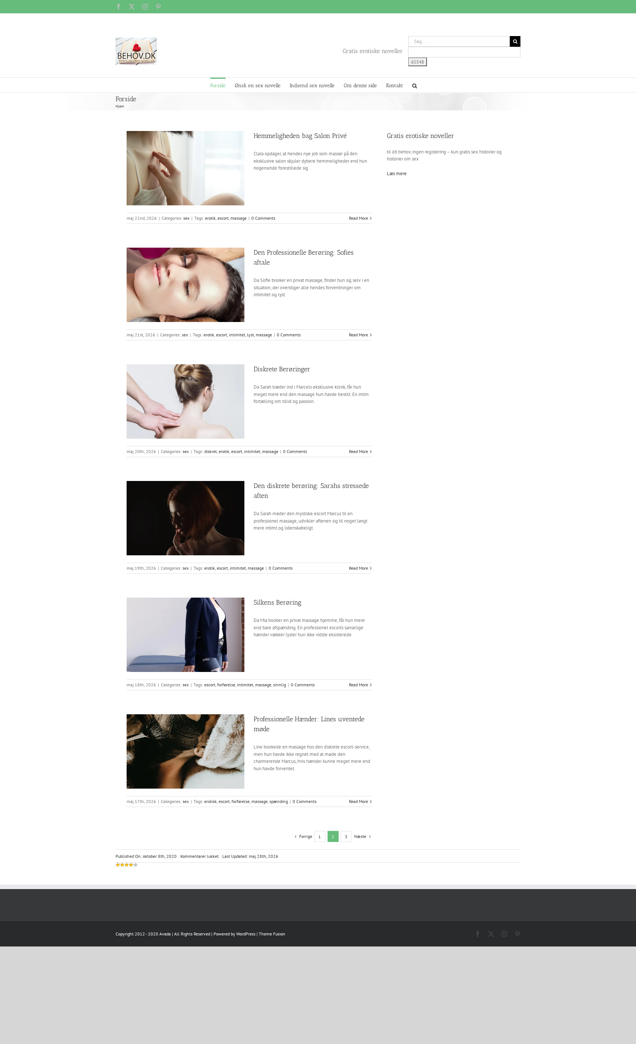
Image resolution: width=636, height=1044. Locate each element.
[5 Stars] (135, 865)
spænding (278, 801)
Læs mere (397, 173)
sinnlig (279, 684)
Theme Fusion (272, 934)
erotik (210, 218)
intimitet (237, 334)
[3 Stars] (126, 865)
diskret (210, 451)
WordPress (245, 934)
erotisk (210, 801)
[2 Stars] (122, 865)
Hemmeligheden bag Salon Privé (300, 136)
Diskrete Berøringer (282, 369)
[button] (414, 85)
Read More (358, 218)
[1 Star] (118, 865)
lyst (250, 334)
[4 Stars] (131, 865)
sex (186, 218)
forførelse (226, 684)
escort (223, 218)
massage (238, 218)
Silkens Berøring (277, 602)
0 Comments (263, 218)
